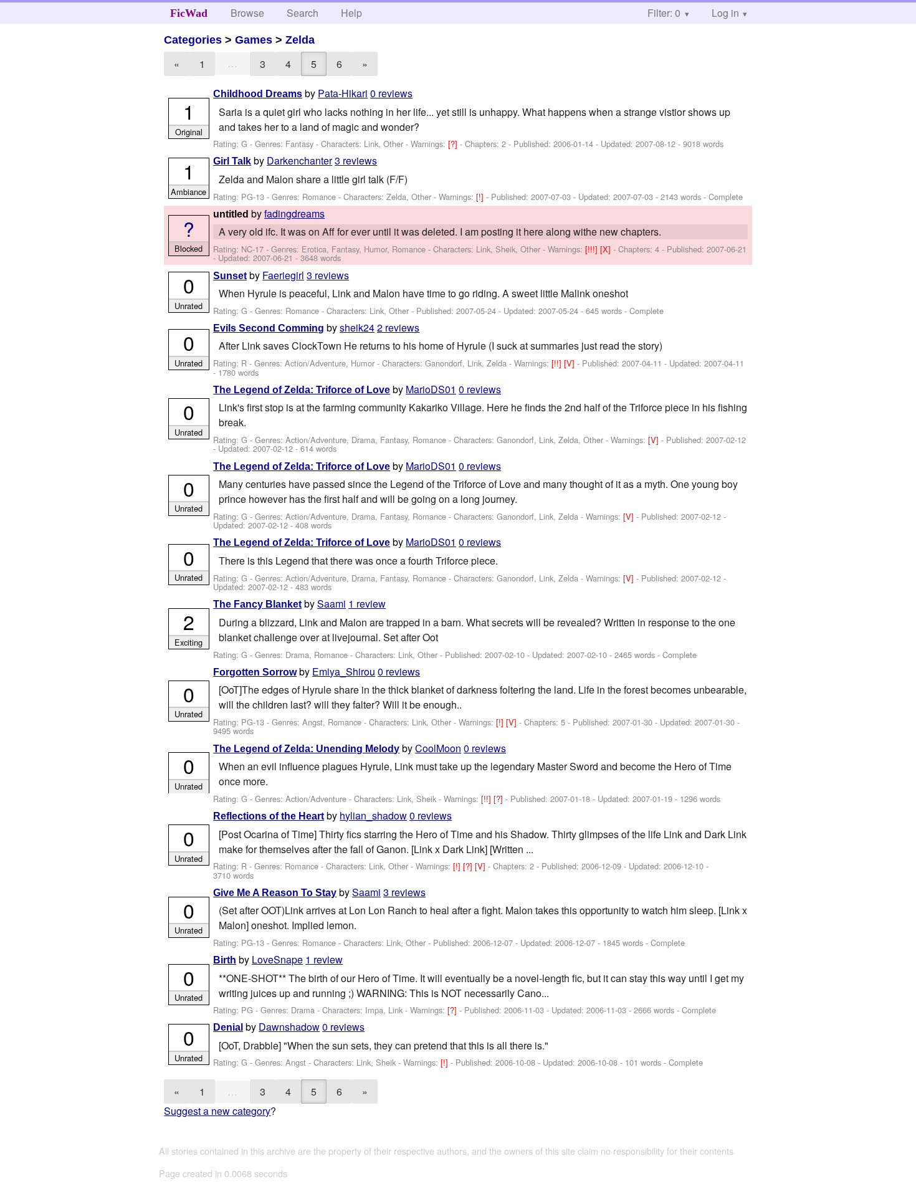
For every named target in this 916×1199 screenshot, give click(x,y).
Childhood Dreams (257, 93)
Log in (725, 13)
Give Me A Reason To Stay (274, 892)
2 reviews (398, 327)
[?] (454, 144)
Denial (228, 1027)
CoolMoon (438, 748)
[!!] (557, 363)
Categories (193, 40)
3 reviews (356, 160)
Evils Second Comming (268, 328)
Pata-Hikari (343, 93)
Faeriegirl (283, 275)
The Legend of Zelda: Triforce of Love (301, 390)
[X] (606, 249)
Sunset (230, 275)
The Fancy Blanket (257, 604)
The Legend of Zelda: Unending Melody (306, 748)
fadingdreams (294, 213)
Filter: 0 (663, 13)
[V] (570, 363)
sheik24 (357, 327)
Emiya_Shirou (343, 671)
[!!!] (592, 249)
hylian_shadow (373, 815)
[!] (481, 197)
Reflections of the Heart (268, 816)
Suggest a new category (217, 1111)
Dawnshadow (289, 1027)
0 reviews (391, 93)
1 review (367, 603)
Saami (331, 603)
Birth (224, 960)
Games (253, 40)
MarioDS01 (431, 389)
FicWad (189, 13)
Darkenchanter (299, 160)
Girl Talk (232, 161)
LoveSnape (277, 959)
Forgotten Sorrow (255, 672)
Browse (247, 13)
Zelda (300, 40)
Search (302, 13)
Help (351, 13)
